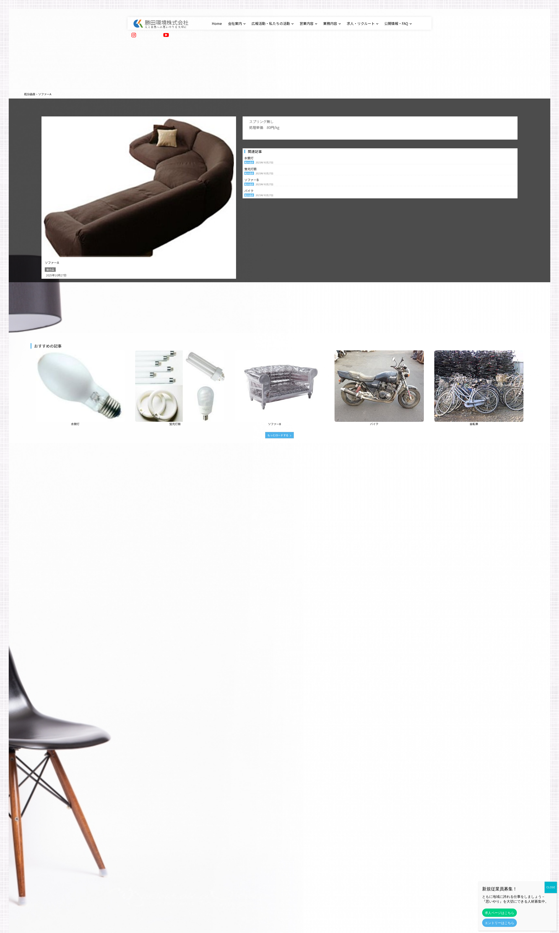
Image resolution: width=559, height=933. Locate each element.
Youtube (179, 35)
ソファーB (251, 180)
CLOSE (550, 887)
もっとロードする (277, 435)
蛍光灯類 (250, 169)
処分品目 (29, 94)
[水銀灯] (80, 386)
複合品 (50, 269)
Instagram (148, 35)
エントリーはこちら (499, 923)
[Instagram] (133, 35)
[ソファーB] (279, 386)
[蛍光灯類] (179, 386)
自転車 (474, 424)
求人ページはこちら (499, 912)
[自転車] (478, 386)
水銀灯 (249, 158)
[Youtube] (166, 35)
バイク (249, 191)
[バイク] (379, 386)
